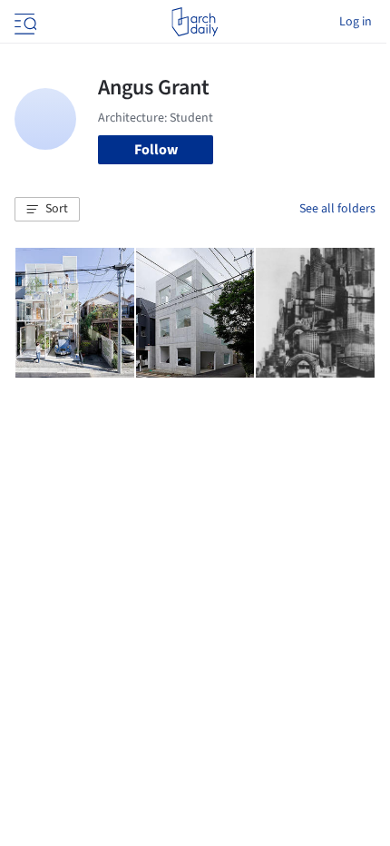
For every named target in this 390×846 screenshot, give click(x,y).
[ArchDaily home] (194, 21)
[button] (47, 209)
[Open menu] (23, 21)
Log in (355, 21)
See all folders (337, 209)
